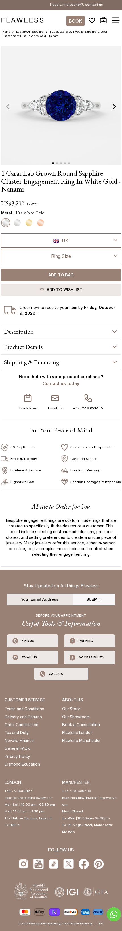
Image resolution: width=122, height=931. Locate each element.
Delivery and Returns (23, 717)
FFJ (101, 923)
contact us (88, 4)
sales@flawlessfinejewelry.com (29, 797)
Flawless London (77, 733)
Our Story (71, 709)
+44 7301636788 (76, 791)
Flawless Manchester (81, 741)
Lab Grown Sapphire (30, 31)
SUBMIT (94, 599)
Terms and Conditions (24, 709)
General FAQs (17, 748)
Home (6, 31)
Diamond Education (22, 764)
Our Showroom (76, 717)
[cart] (103, 20)
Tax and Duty (17, 733)
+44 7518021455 (19, 791)
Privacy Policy (17, 756)
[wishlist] (92, 20)
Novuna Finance (19, 741)
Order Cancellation (21, 725)
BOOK (75, 21)
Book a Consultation (81, 725)
